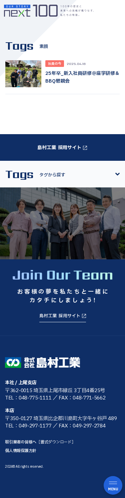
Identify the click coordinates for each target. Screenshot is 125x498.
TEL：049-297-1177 (28, 426)
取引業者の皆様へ (40, 442)
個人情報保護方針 (20, 451)
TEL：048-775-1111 (28, 398)
